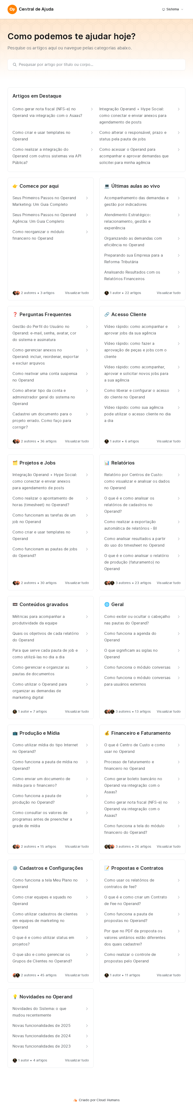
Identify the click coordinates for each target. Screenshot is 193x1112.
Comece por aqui (39, 186)
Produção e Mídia (40, 733)
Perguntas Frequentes (45, 314)
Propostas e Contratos (137, 868)
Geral (117, 604)
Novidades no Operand (46, 997)
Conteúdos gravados (44, 604)
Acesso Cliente (128, 314)
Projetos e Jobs (38, 463)
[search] (99, 64)
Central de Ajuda (36, 9)
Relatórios (123, 463)
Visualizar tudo (77, 293)
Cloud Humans (108, 1100)
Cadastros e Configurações (51, 868)
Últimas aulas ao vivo (135, 186)
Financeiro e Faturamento (141, 733)
